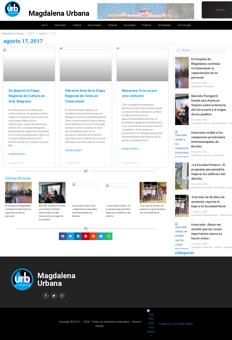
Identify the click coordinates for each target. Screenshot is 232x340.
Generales (208, 187)
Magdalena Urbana (59, 13)
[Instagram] (62, 295)
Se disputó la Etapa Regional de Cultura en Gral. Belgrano (26, 96)
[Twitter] (54, 295)
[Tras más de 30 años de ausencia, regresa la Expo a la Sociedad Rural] (182, 206)
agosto (43, 33)
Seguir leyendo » (17, 154)
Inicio (44, 25)
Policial (112, 25)
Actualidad (164, 25)
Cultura (77, 25)
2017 (31, 33)
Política (146, 25)
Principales (208, 86)
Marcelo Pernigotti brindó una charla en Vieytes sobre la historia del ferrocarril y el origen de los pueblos (52, 212)
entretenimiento (219, 123)
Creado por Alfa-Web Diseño (176, 323)
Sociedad (129, 25)
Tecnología (184, 25)
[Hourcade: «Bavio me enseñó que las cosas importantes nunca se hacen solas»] (182, 235)
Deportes (60, 25)
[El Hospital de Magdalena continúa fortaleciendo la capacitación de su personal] (182, 72)
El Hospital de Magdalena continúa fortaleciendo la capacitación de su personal (205, 68)
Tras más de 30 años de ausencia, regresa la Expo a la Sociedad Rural (152, 209)
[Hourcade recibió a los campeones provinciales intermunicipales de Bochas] (182, 143)
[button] (63, 236)
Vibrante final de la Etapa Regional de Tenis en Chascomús (85, 96)
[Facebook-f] (46, 295)
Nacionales (94, 25)
